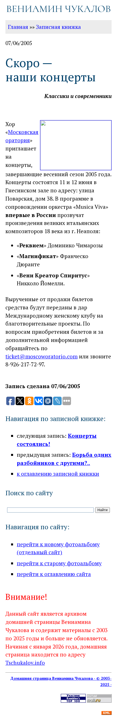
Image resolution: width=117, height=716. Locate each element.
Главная (18, 26)
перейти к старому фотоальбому (59, 563)
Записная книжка (58, 26)
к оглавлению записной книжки (58, 473)
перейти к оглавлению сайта (54, 573)
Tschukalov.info (25, 662)
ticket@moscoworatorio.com (41, 356)
